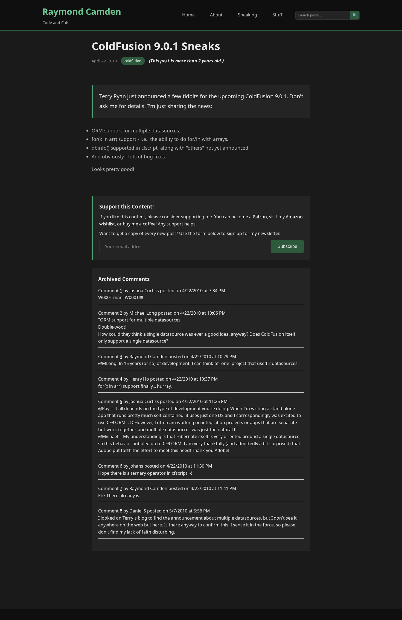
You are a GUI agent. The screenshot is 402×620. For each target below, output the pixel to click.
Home (188, 15)
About (216, 15)
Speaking (247, 15)
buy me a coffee (139, 224)
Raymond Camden (81, 11)
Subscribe (287, 246)
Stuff (277, 15)
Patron (260, 217)
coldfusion (132, 60)
